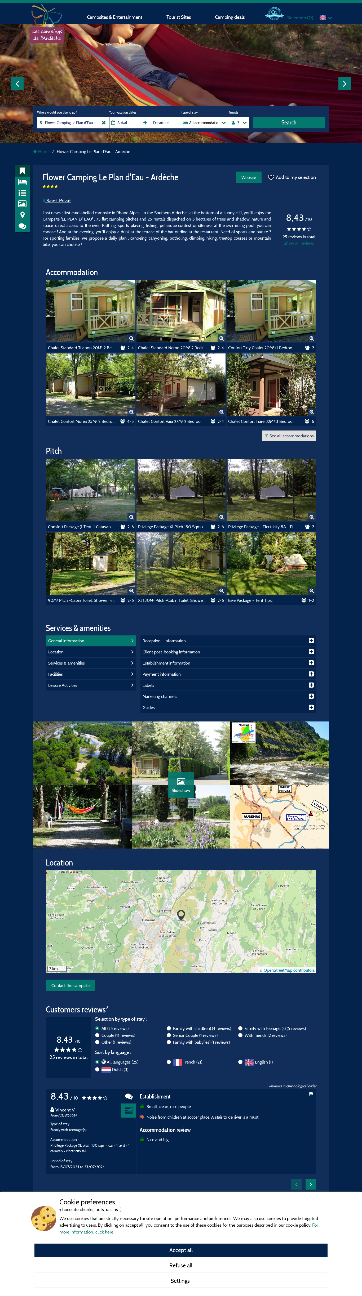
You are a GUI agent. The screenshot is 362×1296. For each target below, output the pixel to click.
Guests (233, 112)
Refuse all (180, 1265)
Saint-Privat (58, 201)
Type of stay (189, 112)
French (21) (192, 1062)
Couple (118, 1035)
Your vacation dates (122, 112)
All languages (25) (122, 1062)
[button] (181, 916)
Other (116, 1042)
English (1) (264, 1062)
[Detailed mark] (128, 1111)
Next (344, 83)
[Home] (47, 14)
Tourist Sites (178, 17)
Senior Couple (195, 1035)
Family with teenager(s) (275, 1028)
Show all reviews (299, 243)
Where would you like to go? (57, 112)
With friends (265, 1035)
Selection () (300, 18)
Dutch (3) (120, 1069)
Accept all (181, 1249)
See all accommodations (292, 435)
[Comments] (128, 1096)
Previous (17, 83)
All (115, 1028)
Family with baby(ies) (201, 1042)
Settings (181, 1280)
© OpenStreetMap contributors (287, 970)
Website (248, 177)
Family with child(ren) (202, 1028)
